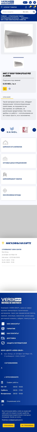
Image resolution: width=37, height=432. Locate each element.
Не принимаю (27, 425)
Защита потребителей (17, 343)
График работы (12, 382)
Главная (4, 16)
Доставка (11, 338)
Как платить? (13, 333)
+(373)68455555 (10, 363)
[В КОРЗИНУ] (5, 88)
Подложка (24, 18)
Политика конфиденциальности (12, 420)
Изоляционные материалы (10, 18)
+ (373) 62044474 (11, 377)
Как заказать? (13, 324)
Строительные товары (16, 16)
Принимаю (8, 425)
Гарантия (11, 329)
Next (34, 130)
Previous (3, 130)
